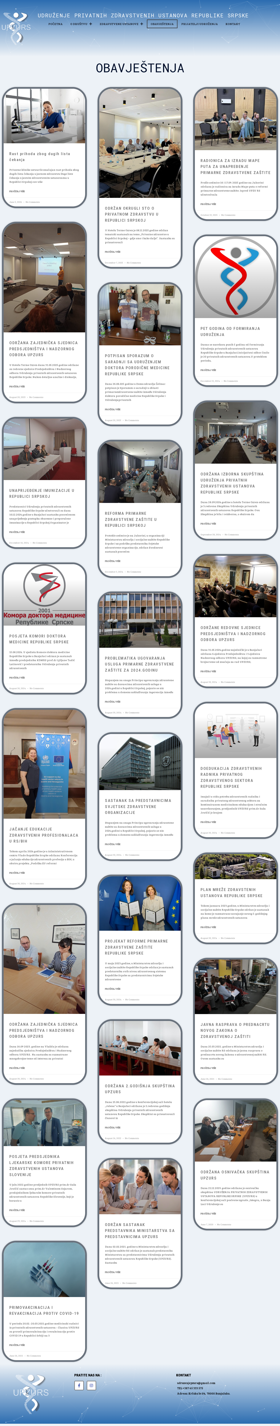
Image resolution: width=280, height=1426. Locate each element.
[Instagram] (91, 1385)
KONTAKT (233, 24)
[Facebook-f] (79, 1385)
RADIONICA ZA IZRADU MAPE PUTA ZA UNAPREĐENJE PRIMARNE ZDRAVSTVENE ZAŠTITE (236, 166)
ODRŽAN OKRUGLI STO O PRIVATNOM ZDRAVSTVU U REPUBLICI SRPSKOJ (132, 214)
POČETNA (55, 24)
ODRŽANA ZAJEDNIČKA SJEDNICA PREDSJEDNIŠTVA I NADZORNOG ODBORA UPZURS (43, 349)
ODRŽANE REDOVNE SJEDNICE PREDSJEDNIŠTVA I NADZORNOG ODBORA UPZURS (233, 633)
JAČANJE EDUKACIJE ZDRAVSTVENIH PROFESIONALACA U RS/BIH (44, 835)
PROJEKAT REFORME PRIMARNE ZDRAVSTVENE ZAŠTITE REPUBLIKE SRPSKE (136, 947)
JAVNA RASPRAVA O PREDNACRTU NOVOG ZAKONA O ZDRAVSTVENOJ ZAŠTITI (235, 1030)
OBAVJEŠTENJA (162, 24)
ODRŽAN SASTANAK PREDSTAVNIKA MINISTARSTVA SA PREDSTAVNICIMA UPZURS (140, 1230)
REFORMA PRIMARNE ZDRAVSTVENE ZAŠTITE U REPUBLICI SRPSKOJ (131, 519)
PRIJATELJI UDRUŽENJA (199, 24)
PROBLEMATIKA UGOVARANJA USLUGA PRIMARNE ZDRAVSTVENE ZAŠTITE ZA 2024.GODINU (139, 664)
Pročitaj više (17, 191)
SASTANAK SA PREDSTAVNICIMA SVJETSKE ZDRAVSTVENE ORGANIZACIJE (138, 806)
